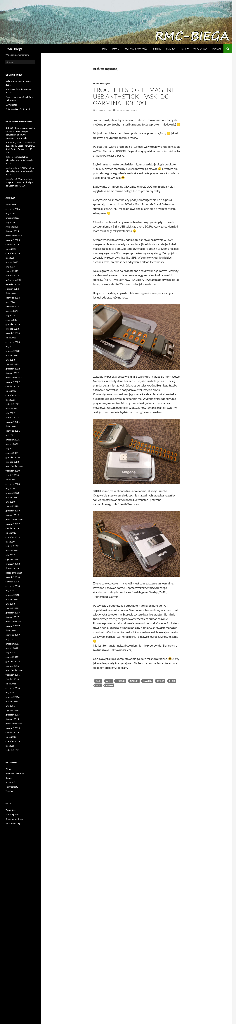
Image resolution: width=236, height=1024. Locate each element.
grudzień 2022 (13, 368)
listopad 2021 (12, 417)
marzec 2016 (12, 701)
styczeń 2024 (12, 319)
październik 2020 (14, 466)
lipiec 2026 (11, 204)
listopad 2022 (12, 373)
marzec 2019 (12, 550)
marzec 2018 (12, 599)
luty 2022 (10, 413)
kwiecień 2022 (13, 404)
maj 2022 (10, 399)
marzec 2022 (12, 408)
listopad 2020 (12, 461)
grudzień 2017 (13, 612)
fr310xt (121, 681)
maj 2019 (10, 541)
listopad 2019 (12, 515)
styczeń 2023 (12, 364)
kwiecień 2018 (13, 595)
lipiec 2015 (11, 736)
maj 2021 (10, 435)
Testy (183, 49)
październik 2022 (14, 377)
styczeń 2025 (12, 271)
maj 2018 (10, 590)
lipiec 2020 (11, 479)
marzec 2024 (12, 311)
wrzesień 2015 (13, 728)
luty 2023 (10, 359)
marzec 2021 (12, 444)
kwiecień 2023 (13, 351)
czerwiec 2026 (13, 209)
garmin (134, 681)
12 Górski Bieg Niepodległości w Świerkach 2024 (19, 160)
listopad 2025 (12, 231)
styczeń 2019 (12, 559)
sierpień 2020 (12, 475)
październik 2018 (14, 572)
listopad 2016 (12, 665)
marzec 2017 (12, 648)
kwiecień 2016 (13, 697)
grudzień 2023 (13, 324)
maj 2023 (10, 346)
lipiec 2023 (11, 337)
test (98, 685)
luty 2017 (10, 652)
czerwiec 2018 (13, 586)
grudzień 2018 (13, 563)
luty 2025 (10, 266)
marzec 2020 (12, 497)
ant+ (109, 681)
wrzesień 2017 (13, 626)
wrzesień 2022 (13, 382)
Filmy (8, 769)
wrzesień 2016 (13, 674)
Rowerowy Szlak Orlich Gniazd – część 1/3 (20, 149)
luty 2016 (10, 705)
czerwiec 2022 (13, 395)
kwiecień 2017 (13, 643)
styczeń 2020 (12, 506)
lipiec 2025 (11, 248)
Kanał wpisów (12, 814)
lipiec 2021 (11, 426)
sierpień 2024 (12, 288)
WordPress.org (13, 823)
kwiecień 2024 (13, 306)
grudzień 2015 (13, 714)
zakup (109, 685)
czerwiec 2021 (13, 430)
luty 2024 (10, 315)
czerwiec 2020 (13, 484)
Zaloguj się (11, 810)
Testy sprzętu (101, 83)
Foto (104, 49)
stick (172, 681)
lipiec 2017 (11, 630)
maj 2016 (10, 692)
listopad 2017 (12, 617)
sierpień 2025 (12, 244)
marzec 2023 (12, 355)
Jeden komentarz (126, 110)
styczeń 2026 (12, 226)
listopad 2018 (12, 568)
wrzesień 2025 (13, 240)
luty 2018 (10, 603)
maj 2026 (10, 213)
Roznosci (10, 782)
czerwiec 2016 (13, 688)
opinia (160, 681)
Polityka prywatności (136, 49)
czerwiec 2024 (13, 297)
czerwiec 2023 (13, 342)
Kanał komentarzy (14, 819)
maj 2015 (10, 745)
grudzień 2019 (13, 510)
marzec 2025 (12, 262)
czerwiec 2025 (13, 253)
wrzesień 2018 (13, 577)
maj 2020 (10, 488)
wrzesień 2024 (13, 284)
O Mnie (115, 49)
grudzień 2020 (13, 457)
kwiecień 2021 (13, 439)
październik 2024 (14, 280)
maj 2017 (10, 639)
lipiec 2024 (11, 293)
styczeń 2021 (12, 453)
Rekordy (171, 49)
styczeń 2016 (12, 710)
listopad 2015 (12, 719)
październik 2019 (14, 519)
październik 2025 (14, 235)
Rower (9, 778)
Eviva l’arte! (11, 104)
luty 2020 (10, 501)
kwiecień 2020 (13, 492)
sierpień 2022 (12, 386)
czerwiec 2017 (13, 634)
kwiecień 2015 (13, 750)
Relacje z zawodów (15, 773)
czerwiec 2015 (13, 741)
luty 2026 (10, 222)
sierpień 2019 (12, 528)
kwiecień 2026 (13, 217)
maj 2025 (10, 257)
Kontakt (216, 49)
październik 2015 (14, 723)
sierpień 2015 (12, 732)
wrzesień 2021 (13, 422)
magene (147, 681)
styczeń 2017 (12, 657)
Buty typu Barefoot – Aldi (18, 109)
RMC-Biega (14, 49)
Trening (157, 49)
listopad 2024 (12, 275)
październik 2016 (14, 670)
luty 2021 (10, 448)
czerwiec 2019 (13, 537)
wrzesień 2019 (13, 524)
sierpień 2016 (12, 679)
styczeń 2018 (12, 608)
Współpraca (200, 49)
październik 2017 (14, 621)
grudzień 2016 (13, 661)
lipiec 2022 (11, 390)
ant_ (98, 681)
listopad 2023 (12, 328)
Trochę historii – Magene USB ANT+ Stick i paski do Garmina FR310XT (134, 96)
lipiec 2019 (11, 532)
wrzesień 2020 (13, 470)
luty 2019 (10, 555)
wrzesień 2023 (13, 333)
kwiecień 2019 (13, 546)
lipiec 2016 (11, 683)
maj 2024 (10, 302)
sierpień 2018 (12, 581)
